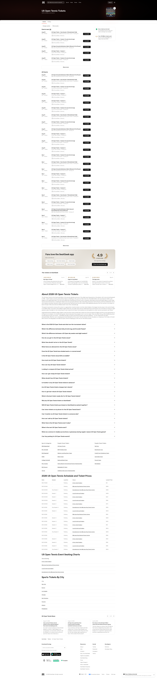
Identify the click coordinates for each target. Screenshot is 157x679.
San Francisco (45, 598)
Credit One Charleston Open (102, 453)
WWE (43, 456)
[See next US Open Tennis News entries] (113, 616)
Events (44, 21)
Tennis (43, 470)
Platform (107, 646)
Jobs (81, 649)
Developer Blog (108, 649)
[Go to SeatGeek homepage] (43, 2)
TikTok (94, 653)
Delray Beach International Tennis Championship (70, 463)
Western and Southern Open (65, 453)
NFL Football (45, 449)
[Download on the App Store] (46, 654)
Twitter (94, 646)
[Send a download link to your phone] (65, 648)
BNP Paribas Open (62, 449)
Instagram (95, 651)
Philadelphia (44, 608)
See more (62, 284)
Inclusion (82, 651)
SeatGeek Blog (83, 658)
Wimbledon (97, 463)
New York (44, 584)
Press (81, 660)
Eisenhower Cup (99, 449)
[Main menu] (114, 2)
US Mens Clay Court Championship (66, 470)
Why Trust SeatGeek (85, 653)
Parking (49, 21)
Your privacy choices (95, 674)
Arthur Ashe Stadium (77, 483)
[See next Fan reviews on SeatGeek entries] (113, 272)
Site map (113, 674)
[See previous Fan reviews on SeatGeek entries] (107, 272)
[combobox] (56, 2)
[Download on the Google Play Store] (56, 654)
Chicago (44, 594)
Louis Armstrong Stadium (78, 493)
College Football (46, 460)
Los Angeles (44, 591)
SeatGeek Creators (84, 669)
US (50, 29)
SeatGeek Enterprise (85, 666)
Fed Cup (97, 446)
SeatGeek (44, 639)
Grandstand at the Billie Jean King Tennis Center (83, 489)
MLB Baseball (45, 453)
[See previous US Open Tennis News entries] (107, 616)
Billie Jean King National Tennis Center (81, 486)
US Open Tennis (61, 446)
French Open (98, 460)
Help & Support (84, 662)
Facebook (95, 649)
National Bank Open (63, 460)
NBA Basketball (45, 446)
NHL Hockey (45, 463)
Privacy (107, 674)
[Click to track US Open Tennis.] (114, 8)
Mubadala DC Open (62, 467)
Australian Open (99, 456)
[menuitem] (67, 2)
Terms (103, 674)
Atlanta (43, 605)
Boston (43, 587)
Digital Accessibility (84, 655)
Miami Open (61, 456)
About (81, 646)
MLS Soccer (45, 467)
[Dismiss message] (154, 675)
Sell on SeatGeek (84, 664)
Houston (44, 601)
